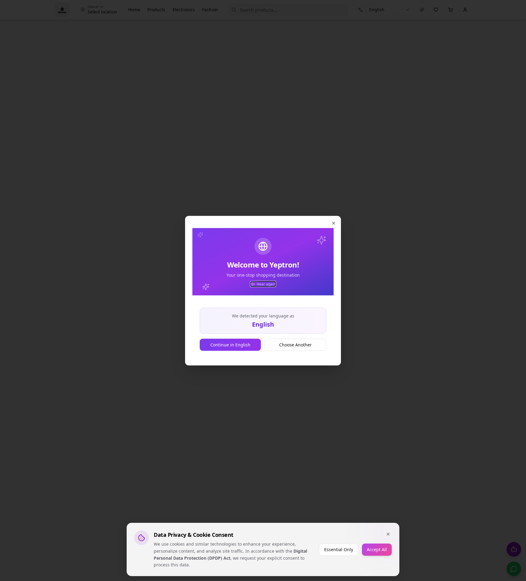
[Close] (388, 534)
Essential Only (338, 549)
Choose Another (295, 344)
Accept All (377, 549)
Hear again (266, 284)
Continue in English (230, 344)
